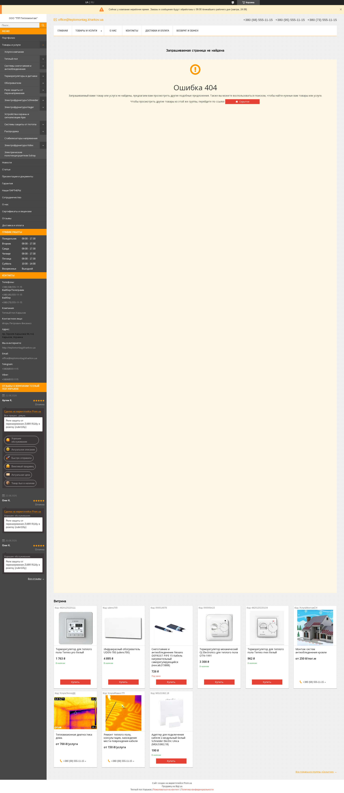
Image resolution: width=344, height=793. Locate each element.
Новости (7, 162)
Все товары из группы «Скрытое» (315, 771)
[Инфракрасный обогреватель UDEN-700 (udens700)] (123, 628)
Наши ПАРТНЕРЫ (11, 190)
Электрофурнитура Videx (18, 145)
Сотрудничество (11, 197)
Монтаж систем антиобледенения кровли (311, 651)
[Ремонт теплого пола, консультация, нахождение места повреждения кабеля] (123, 713)
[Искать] (43, 25)
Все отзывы (34, 578)
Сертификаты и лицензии (17, 211)
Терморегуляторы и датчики (20, 76)
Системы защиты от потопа (20, 124)
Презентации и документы (17, 176)
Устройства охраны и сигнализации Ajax (16, 115)
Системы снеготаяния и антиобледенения (17, 67)
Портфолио (8, 37)
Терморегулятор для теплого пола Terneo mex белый (266, 651)
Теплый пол (11, 58)
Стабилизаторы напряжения (20, 138)
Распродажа (11, 131)
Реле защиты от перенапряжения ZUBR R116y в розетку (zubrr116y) (23, 423)
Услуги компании (14, 51)
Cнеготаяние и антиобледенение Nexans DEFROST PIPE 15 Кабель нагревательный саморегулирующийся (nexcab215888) (167, 657)
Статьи (6, 169)
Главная (63, 30)
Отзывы (6, 218)
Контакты (132, 30)
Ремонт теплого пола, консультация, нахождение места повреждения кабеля (121, 738)
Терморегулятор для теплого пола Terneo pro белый (74, 651)
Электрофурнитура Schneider (21, 100)
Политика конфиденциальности (197, 789)
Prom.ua (188, 783)
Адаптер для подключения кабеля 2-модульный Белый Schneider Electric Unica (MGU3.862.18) (168, 739)
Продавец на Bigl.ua (172, 786)
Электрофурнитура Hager (19, 107)
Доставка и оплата (13, 225)
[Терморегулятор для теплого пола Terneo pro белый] (75, 628)
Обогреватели (12, 83)
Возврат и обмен (187, 30)
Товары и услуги (11, 44)
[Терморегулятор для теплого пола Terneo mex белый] (267, 628)
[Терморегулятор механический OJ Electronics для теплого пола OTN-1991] (219, 628)
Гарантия (7, 183)
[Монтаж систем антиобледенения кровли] (315, 628)
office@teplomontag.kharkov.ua (19, 358)
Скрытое (244, 101)
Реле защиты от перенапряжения (14, 91)
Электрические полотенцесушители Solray (20, 154)
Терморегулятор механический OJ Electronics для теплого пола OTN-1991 (219, 652)
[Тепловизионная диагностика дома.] (75, 713)
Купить (75, 682)
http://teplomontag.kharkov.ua (18, 347)
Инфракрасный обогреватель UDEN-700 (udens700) (122, 651)
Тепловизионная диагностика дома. (74, 736)
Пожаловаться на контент (166, 789)
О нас (5, 204)
